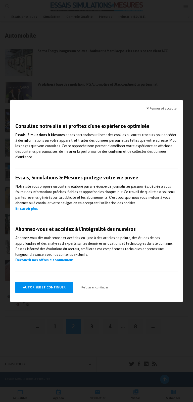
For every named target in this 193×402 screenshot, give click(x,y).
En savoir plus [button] (26, 209)
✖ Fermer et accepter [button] (162, 108)
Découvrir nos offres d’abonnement (44, 260)
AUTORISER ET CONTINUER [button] (44, 287)
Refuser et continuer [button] (94, 287)
